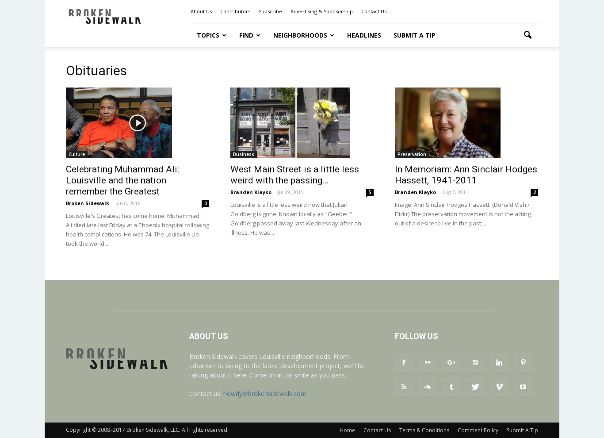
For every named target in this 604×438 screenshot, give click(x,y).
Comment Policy (478, 430)
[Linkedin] (499, 363)
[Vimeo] (499, 387)
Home (347, 430)
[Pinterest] (523, 363)
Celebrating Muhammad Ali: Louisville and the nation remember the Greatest (122, 180)
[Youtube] (523, 387)
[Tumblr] (451, 387)
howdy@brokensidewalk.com (264, 393)
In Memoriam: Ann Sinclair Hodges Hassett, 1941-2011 (466, 175)
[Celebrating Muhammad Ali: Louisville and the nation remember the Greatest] (137, 123)
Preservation (412, 154)
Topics (208, 35)
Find (246, 35)
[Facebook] (404, 363)
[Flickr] (427, 363)
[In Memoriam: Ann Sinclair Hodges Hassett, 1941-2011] (466, 123)
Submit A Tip (415, 35)
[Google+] (451, 363)
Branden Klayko (250, 192)
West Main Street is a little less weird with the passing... (294, 175)
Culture (77, 154)
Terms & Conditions (424, 430)
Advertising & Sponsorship (322, 11)
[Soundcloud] (427, 387)
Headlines (364, 35)
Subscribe (270, 11)
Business (243, 154)
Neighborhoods (300, 35)
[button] (527, 35)
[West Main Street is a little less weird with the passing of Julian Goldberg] (302, 123)
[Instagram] (475, 363)
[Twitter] (475, 387)
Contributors (235, 11)
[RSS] (404, 387)
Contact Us (373, 11)
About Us (201, 11)
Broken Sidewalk (87, 203)
